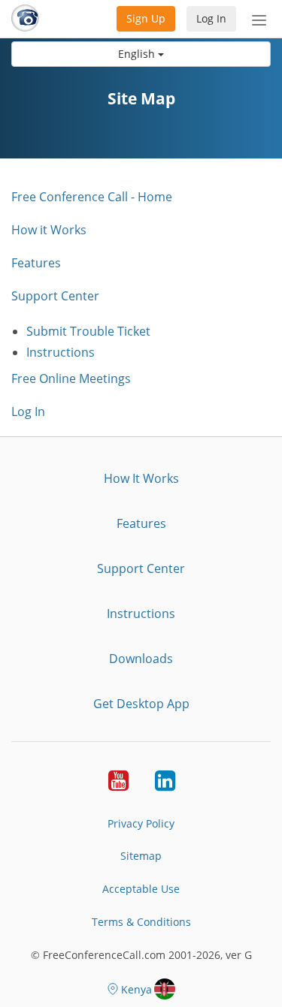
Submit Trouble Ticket (88, 331)
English (138, 54)
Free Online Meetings (71, 378)
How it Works (48, 230)
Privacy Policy (141, 823)
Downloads (141, 658)
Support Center (55, 296)
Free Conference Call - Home (91, 196)
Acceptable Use (141, 889)
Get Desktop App (141, 703)
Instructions (60, 352)
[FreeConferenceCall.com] (25, 19)
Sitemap (141, 856)
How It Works (141, 478)
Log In (211, 18)
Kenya (136, 989)
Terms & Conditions (141, 922)
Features (36, 263)
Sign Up (145, 18)
